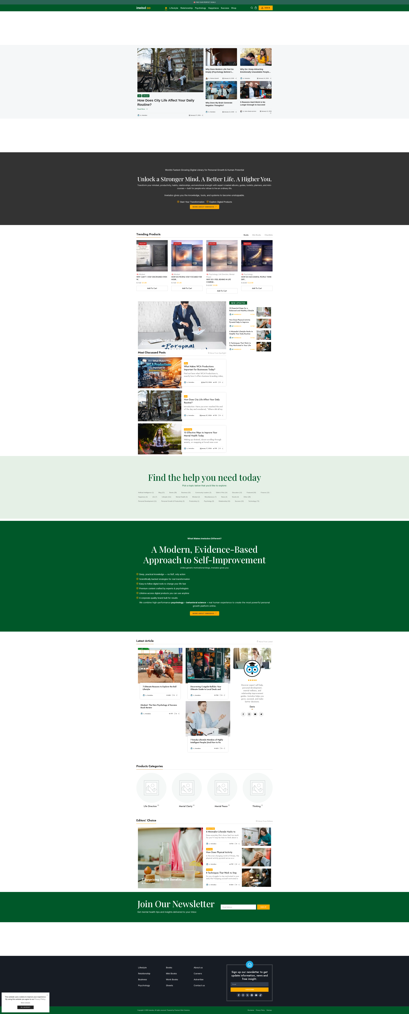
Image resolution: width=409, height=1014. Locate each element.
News (224, 497)
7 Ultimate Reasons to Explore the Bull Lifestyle (159, 688)
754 (253, 338)
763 (253, 314)
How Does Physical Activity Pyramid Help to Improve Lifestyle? (239, 321)
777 (172, 714)
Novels (235, 497)
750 (217, 695)
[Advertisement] (204, 28)
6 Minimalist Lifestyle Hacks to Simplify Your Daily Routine (241, 332)
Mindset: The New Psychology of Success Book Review (159, 706)
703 (216, 415)
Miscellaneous (211, 497)
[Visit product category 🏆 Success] (258, 788)
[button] (252, 8)
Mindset (196, 497)
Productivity (194, 501)
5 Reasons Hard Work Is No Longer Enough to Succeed (252, 103)
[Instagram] (249, 714)
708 (216, 448)
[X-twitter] (247, 995)
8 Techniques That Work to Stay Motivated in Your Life (240, 344)
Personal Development (147, 501)
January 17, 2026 (195, 115)
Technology (253, 501)
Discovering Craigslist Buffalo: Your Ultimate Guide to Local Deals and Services (205, 688)
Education (237, 492)
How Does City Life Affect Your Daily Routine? (202, 401)
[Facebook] (243, 714)
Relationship (224, 501)
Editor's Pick (221, 492)
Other (247, 497)
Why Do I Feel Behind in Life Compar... (218, 280)
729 (253, 326)
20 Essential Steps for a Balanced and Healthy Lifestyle (241, 309)
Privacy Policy (40, 999)
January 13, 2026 (229, 112)
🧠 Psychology (212, 274)
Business (186, 492)
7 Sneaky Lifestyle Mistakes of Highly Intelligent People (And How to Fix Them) (206, 741)
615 (216, 382)
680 (169, 695)
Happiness (143, 497)
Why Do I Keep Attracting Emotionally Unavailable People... (255, 70)
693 (217, 748)
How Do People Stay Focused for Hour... (186, 278)
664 (253, 349)
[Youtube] (255, 714)
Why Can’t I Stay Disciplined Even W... (151, 278)
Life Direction (223, 274)
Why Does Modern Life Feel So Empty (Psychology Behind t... (220, 70)
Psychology (142, 96)
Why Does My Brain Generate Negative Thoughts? (219, 104)
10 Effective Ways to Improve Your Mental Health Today (169, 102)
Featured (251, 492)
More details (25, 1003)
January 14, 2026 (229, 78)
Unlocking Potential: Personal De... (166, 340)
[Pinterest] (252, 995)
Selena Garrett (214, 78)
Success (239, 501)
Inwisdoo (144, 115)
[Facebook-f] (239, 995)
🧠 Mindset (140, 274)
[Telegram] (261, 714)
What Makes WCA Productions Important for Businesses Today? (199, 368)
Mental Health (182, 497)
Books (173, 492)
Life (186, 396)
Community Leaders (203, 492)
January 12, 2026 (266, 111)
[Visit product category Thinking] (222, 788)
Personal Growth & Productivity (172, 501)
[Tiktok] (260, 995)
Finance (265, 492)
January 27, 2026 (206, 415)
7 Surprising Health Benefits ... (163, 879)
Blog (186, 363)
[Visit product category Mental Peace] (187, 788)
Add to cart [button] (152, 288)
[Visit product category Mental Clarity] (151, 788)
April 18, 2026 (207, 382)
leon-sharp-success (250, 111)
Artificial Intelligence (146, 492)
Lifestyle (166, 497)
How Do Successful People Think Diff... (256, 278)
